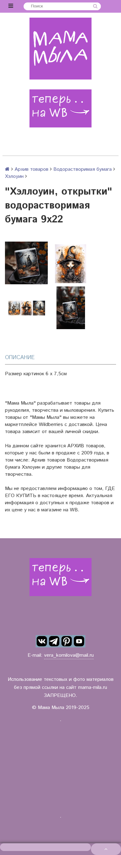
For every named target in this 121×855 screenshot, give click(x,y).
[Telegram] (54, 641)
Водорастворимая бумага (82, 169)
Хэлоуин (14, 176)
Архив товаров (31, 169)
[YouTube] (79, 641)
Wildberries (51, 424)
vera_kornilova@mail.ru (69, 655)
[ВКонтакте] (42, 641)
